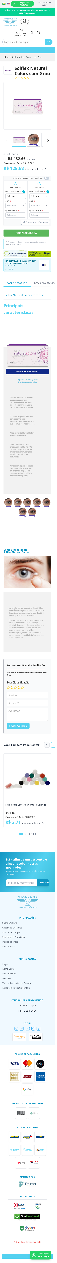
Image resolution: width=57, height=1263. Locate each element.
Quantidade (36, 210)
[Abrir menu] (5, 50)
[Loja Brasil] (4, 4)
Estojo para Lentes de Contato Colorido (25, 804)
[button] (19, 1206)
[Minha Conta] (32, 32)
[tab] (21, 834)
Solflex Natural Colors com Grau (27, 57)
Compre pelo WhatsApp (24, 3)
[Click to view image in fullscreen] (27, 105)
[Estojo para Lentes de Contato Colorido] (27, 777)
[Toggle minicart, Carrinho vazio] (38, 32)
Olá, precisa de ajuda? (44, 3)
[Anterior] (47, 745)
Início (6, 57)
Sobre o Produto (17, 283)
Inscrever (45, 882)
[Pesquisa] (48, 42)
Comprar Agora (26, 233)
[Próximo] (48, 140)
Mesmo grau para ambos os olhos (27, 178)
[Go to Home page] (10, 22)
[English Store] (8, 4)
